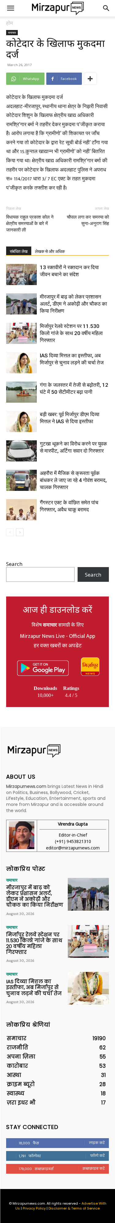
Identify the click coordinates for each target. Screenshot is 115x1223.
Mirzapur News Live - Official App (57, 636)
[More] (90, 79)
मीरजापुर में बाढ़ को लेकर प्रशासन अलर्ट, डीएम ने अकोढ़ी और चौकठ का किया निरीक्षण (73, 304)
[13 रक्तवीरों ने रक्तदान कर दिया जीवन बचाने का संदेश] (21, 274)
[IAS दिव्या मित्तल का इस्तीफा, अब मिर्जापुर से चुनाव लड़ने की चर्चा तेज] (21, 362)
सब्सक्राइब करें (93, 1168)
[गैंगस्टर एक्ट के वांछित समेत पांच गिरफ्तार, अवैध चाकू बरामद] (21, 509)
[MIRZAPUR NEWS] (57, 750)
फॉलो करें (97, 1155)
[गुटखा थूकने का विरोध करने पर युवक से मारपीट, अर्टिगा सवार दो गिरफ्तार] (21, 450)
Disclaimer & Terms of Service (74, 1208)
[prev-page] (10, 532)
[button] (10, 8)
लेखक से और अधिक (50, 251)
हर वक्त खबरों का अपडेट (58, 645)
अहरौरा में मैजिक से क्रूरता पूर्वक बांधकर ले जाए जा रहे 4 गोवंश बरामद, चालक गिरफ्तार (73, 480)
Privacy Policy (34, 1208)
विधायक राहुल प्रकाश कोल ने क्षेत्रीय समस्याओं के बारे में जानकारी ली (30, 223)
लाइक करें (97, 1142)
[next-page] (20, 532)
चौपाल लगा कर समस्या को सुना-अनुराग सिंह (88, 220)
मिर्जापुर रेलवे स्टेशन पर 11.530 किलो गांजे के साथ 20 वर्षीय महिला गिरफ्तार (71, 333)
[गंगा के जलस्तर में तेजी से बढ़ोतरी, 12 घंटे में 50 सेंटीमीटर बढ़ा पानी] (21, 392)
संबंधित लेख (19, 251)
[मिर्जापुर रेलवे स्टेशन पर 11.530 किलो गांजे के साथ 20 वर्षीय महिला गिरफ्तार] (21, 333)
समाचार (12, 32)
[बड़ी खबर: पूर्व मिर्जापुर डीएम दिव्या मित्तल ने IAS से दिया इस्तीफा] (21, 421)
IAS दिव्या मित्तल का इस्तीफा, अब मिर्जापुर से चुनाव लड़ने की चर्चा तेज (34, 987)
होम (9, 23)
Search (14, 563)
